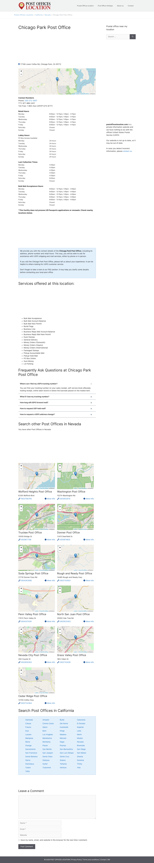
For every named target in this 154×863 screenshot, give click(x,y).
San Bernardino (66, 749)
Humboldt (64, 727)
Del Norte (64, 723)
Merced (63, 738)
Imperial (80, 727)
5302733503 (65, 580)
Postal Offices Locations (23, 15)
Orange (28, 745)
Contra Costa (48, 723)
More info (51, 499)
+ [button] (21, 71)
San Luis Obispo (67, 753)
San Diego (81, 749)
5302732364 (26, 703)
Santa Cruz (64, 756)
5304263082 (26, 580)
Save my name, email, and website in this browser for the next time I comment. (54, 840)
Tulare (28, 767)
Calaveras (81, 720)
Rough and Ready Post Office (74, 573)
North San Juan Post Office (73, 614)
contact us (127, 151)
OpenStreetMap (85, 94)
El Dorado (81, 723)
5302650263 (26, 662)
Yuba (27, 771)
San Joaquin (48, 753)
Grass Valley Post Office (71, 655)
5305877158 (26, 540)
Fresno (28, 727)
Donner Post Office (68, 532)
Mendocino (47, 738)
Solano (63, 760)
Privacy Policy (76, 860)
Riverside (81, 745)
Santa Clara (47, 756)
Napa (62, 742)
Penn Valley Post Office (32, 614)
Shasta (80, 756)
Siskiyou (46, 760)
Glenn (45, 727)
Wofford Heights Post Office (35, 491)
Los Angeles (48, 734)
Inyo (27, 731)
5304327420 (26, 621)
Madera (63, 734)
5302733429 (65, 662)
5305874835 (64, 540)
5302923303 (65, 621)
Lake (79, 731)
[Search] (133, 36)
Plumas (63, 745)
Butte (62, 720)
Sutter (45, 764)
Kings (62, 731)
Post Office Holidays (105, 6)
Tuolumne (47, 767)
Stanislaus (29, 764)
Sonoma (80, 760)
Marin (79, 734)
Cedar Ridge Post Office (32, 696)
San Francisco (31, 753)
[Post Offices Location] (34, 6)
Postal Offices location (85, 6)
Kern (44, 731)
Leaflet (77, 94)
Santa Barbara (31, 756)
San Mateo (81, 753)
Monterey (46, 742)
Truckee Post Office (30, 532)
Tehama (63, 764)
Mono (27, 742)
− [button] (21, 74)
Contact (131, 6)
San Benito (47, 749)
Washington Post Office (71, 491)
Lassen (28, 734)
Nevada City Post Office (32, 655)
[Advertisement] (57, 48)
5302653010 (64, 499)
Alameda (29, 720)
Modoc (80, 738)
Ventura (63, 767)
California (39, 15)
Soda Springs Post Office (33, 573)
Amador (46, 720)
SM (108, 860)
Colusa (28, 723)
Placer (45, 745)
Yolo (79, 767)
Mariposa (29, 738)
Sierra (27, 760)
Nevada (48, 15)
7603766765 (26, 499)
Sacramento (30, 749)
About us (120, 6)
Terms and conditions (91, 860)
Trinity (79, 764)
